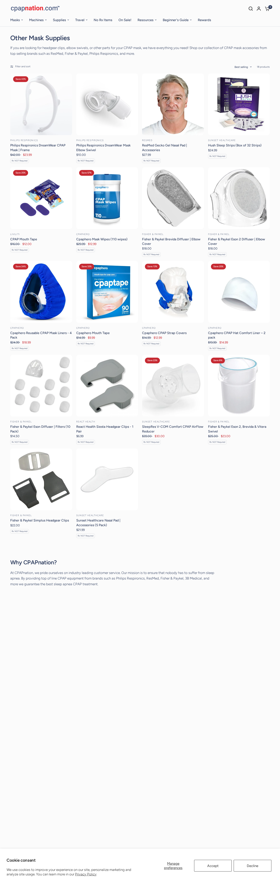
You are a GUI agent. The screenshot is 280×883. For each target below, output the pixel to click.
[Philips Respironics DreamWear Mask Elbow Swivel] (107, 104)
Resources (146, 20)
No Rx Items (103, 20)
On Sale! (124, 20)
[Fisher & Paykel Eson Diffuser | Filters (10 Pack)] (41, 386)
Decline (252, 866)
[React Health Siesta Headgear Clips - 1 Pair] (107, 386)
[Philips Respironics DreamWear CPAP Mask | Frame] (41, 104)
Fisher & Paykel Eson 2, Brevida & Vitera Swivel (237, 429)
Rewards (204, 20)
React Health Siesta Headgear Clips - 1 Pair (104, 429)
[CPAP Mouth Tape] (41, 198)
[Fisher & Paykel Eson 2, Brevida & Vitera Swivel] (239, 386)
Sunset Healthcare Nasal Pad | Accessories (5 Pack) (98, 522)
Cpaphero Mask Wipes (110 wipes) (101, 239)
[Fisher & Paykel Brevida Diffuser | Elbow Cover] (173, 198)
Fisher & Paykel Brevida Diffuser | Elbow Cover (171, 241)
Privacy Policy (86, 874)
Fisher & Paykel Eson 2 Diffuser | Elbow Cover (236, 241)
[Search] (251, 8)
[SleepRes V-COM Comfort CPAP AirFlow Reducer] (173, 386)
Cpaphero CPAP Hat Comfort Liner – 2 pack (236, 335)
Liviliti (15, 234)
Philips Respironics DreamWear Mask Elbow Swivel (103, 147)
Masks (15, 20)
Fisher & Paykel (153, 234)
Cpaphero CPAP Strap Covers (164, 333)
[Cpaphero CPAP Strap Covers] (173, 292)
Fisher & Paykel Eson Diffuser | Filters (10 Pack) (40, 429)
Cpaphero (83, 234)
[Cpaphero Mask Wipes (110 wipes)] (107, 198)
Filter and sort (22, 66)
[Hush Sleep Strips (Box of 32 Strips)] (239, 104)
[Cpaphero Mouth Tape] (107, 292)
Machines (36, 20)
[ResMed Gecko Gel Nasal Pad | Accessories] (173, 104)
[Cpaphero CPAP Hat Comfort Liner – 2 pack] (239, 292)
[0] (266, 8)
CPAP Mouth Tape (23, 239)
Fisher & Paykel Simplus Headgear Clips (39, 520)
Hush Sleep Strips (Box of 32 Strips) (235, 145)
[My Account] (259, 8)
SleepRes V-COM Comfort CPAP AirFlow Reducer (172, 429)
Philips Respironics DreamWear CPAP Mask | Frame (37, 147)
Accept (213, 866)
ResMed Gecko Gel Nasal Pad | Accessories (164, 147)
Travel (79, 20)
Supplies (59, 20)
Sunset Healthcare (222, 140)
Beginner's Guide (176, 20)
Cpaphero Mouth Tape (93, 333)
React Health (85, 421)
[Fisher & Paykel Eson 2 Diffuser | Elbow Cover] (239, 198)
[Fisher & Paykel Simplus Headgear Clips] (41, 479)
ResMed (147, 140)
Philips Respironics (24, 140)
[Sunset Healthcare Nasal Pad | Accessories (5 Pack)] (107, 479)
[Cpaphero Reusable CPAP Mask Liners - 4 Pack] (41, 292)
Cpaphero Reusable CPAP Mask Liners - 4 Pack (41, 335)
